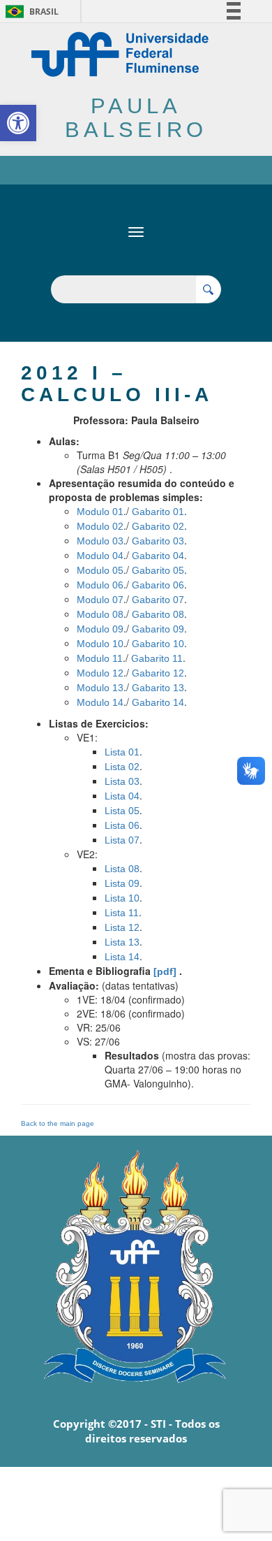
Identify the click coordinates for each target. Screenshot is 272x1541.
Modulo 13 (100, 687)
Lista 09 (122, 883)
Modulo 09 (100, 629)
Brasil (29, 11)
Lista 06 (122, 825)
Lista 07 (122, 840)
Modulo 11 (100, 658)
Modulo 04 (100, 555)
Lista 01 (122, 752)
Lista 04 (122, 796)
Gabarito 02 (158, 526)
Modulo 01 (100, 511)
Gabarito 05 (158, 570)
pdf (165, 971)
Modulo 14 (100, 702)
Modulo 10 (100, 643)
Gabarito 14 (158, 702)
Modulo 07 (100, 599)
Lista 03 (122, 781)
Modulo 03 (100, 541)
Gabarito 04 (158, 555)
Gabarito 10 (158, 643)
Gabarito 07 (158, 599)
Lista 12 (122, 927)
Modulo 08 (100, 614)
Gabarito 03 (158, 541)
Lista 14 (122, 956)
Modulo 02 (100, 526)
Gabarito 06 (158, 585)
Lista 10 (122, 898)
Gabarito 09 (158, 629)
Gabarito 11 (157, 658)
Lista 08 (122, 868)
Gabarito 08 (158, 614)
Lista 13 (122, 942)
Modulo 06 (100, 585)
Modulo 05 (100, 570)
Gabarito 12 (158, 673)
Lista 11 (122, 912)
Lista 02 (122, 766)
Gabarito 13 (158, 687)
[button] (18, 123)
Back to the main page (57, 1123)
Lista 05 (122, 810)
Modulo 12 (100, 673)
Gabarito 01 (158, 511)
